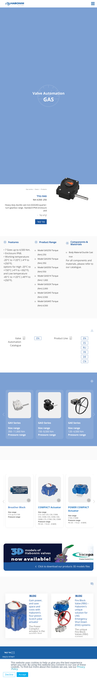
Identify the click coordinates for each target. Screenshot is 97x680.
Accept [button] (22, 674)
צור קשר (41, 221)
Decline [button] (9, 674)
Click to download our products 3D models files (64, 566)
